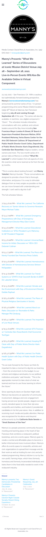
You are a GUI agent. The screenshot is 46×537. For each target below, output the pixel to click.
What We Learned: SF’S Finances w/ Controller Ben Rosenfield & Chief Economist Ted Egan (22, 332)
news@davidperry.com (20, 53)
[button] (3, 4)
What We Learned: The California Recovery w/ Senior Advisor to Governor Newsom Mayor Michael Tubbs (23, 206)
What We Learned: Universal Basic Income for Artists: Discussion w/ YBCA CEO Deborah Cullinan (22, 243)
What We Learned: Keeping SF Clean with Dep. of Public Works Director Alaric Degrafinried (21, 344)
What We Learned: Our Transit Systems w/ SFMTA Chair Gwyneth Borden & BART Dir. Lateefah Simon (23, 277)
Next (41, 516)
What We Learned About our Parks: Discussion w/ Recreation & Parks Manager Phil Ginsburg (21, 311)
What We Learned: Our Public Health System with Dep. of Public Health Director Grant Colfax (22, 356)
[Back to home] (23, 4)
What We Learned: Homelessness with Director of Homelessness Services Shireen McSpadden (23, 265)
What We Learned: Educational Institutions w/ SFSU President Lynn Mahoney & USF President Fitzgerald (21, 231)
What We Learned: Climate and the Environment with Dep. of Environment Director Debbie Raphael (23, 289)
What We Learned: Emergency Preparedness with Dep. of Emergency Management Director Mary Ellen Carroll (21, 219)
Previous (6, 516)
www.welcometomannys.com (14, 89)
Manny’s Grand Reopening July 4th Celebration (30, 482)
